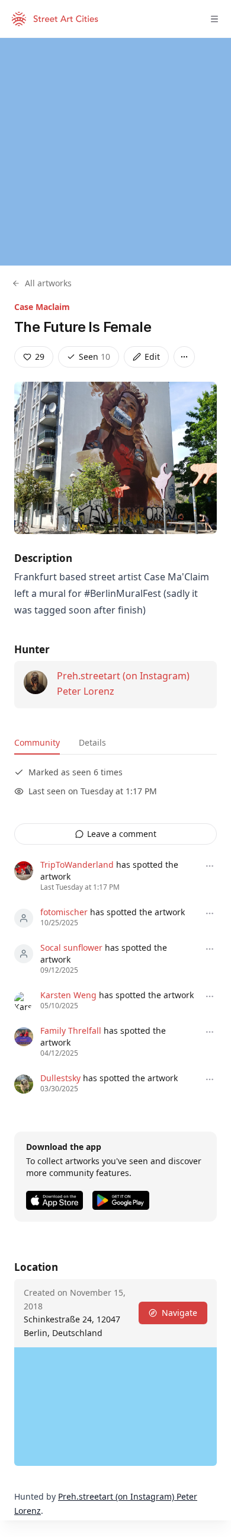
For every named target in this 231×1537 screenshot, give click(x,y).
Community (37, 742)
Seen (94, 356)
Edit (152, 356)
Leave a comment (121, 833)
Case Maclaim (42, 306)
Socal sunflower (71, 947)
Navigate (179, 1312)
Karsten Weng (68, 995)
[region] (115, 152)
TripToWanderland (77, 864)
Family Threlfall (70, 1030)
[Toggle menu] (214, 19)
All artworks (48, 283)
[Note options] (210, 866)
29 (39, 356)
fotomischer (64, 912)
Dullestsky (60, 1078)
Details (92, 742)
